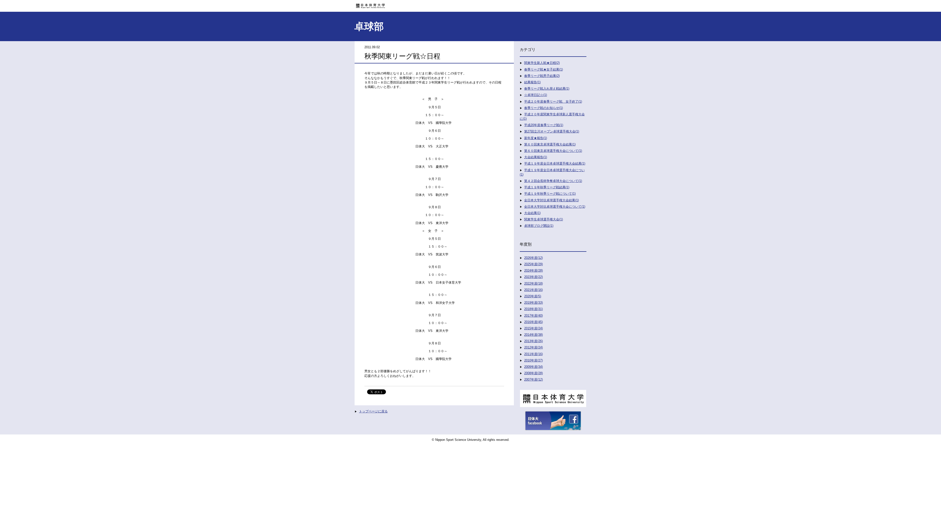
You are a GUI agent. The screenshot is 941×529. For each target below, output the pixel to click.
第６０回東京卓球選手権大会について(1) (553, 151)
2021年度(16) (533, 290)
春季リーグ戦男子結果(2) (542, 76)
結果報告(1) (532, 82)
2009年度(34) (533, 367)
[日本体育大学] (470, 4)
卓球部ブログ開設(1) (538, 226)
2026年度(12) (533, 258)
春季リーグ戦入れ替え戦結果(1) (546, 88)
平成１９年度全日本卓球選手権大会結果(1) (554, 163)
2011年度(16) (533, 354)
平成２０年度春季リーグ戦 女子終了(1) (553, 101)
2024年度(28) (533, 270)
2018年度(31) (533, 309)
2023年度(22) (533, 277)
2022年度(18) (533, 283)
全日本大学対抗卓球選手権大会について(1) (554, 206)
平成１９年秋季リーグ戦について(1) (550, 193)
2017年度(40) (533, 315)
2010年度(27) (533, 360)
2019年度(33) (533, 302)
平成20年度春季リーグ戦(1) (543, 125)
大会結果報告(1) (535, 157)
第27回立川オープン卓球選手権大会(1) (551, 131)
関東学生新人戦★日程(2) (542, 63)
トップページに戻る (373, 411)
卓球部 (369, 26)
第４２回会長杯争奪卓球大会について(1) (553, 181)
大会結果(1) (532, 213)
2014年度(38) (533, 335)
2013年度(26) (533, 341)
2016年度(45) (533, 322)
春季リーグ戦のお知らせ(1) (543, 108)
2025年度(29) (533, 264)
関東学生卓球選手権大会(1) (543, 219)
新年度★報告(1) (535, 138)
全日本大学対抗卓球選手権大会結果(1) (551, 200)
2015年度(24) (533, 328)
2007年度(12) (533, 379)
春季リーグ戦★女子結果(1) (543, 69)
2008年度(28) (533, 373)
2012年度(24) (533, 347)
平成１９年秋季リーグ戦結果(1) (546, 187)
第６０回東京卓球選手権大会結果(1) (550, 144)
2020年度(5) (532, 296)
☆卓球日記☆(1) (535, 95)
